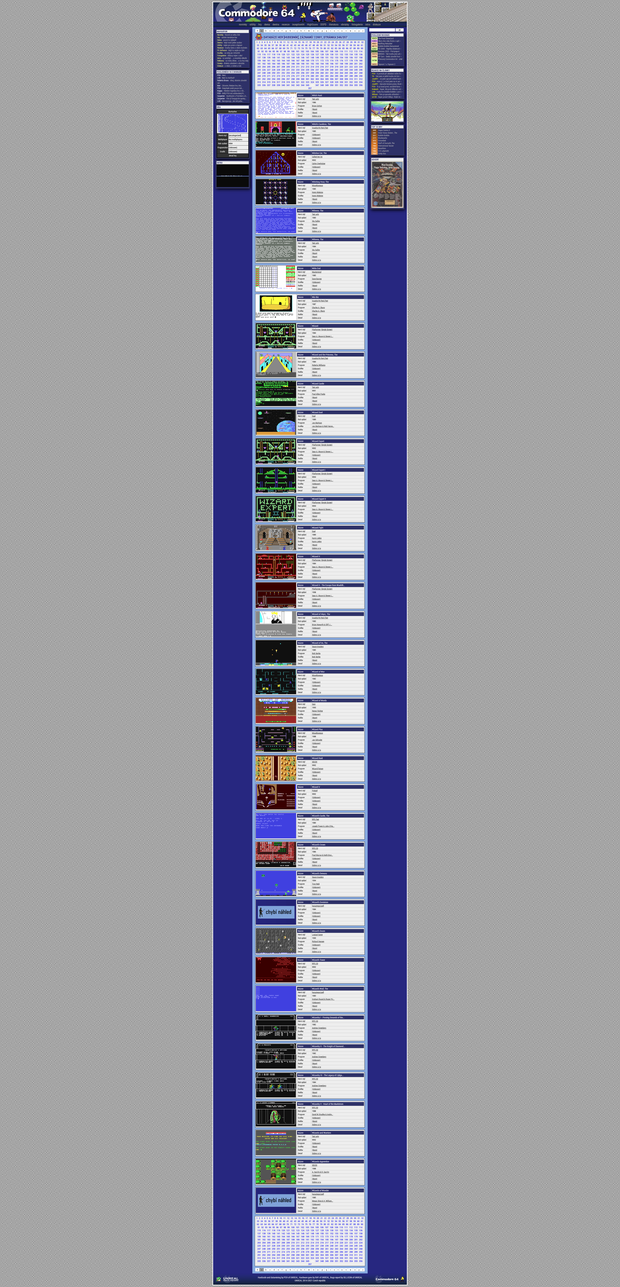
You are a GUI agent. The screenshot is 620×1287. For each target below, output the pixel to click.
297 (288, 79)
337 (269, 85)
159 (259, 60)
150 (322, 57)
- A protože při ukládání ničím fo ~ (387, 73)
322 (303, 82)
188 (293, 63)
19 (314, 42)
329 (337, 82)
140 (274, 57)
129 (327, 54)
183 (269, 63)
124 (303, 54)
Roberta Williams (318, 365)
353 (346, 85)
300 (303, 79)
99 (288, 51)
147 (308, 57)
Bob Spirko (316, 653)
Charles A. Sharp (318, 307)
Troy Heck (316, 884)
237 (317, 69)
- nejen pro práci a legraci (229, 45)
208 (283, 66)
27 (344, 42)
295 (279, 79)
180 (360, 60)
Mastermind (316, 272)
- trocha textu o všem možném (232, 47)
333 (356, 82)
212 (303, 66)
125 (308, 54)
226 (264, 69)
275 (288, 75)
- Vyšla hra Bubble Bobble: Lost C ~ (387, 91)
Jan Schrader (317, 739)
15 (299, 42)
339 (279, 85)
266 (351, 72)
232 (293, 69)
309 (346, 79)
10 (281, 42)
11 (284, 42)
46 (306, 45)
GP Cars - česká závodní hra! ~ (390, 56)
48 (314, 45)
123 (298, 54)
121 (288, 54)
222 (351, 66)
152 (332, 57)
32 (362, 42)
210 (293, 66)
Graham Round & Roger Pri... (323, 999)
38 (276, 45)
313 (259, 82)
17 (307, 42)
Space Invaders (318, 646)
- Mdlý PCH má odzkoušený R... (231, 93)
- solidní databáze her (227, 37)
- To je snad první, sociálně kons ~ (387, 86)
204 (264, 66)
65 (269, 48)
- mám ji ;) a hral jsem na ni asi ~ (387, 81)
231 (288, 69)
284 (332, 75)
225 (259, 69)
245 (356, 69)
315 (269, 82)
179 (356, 60)
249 (269, 72)
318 (283, 82)
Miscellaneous (317, 185)
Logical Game (317, 934)
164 (283, 60)
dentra (276, 24)
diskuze (377, 24)
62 (258, 48)
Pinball (315, 790)
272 (274, 75)
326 (322, 82)
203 (259, 66)
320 (293, 82)
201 (356, 63)
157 (356, 57)
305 (327, 79)
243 (346, 69)
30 (355, 42)
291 (259, 79)
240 (332, 69)
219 (337, 66)
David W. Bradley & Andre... (322, 1114)
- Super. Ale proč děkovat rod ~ (387, 89)
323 (308, 82)
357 (310, 88)
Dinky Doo (382, 153)
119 (279, 54)
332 (351, 82)
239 (327, 69)
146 (303, 57)
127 (317, 54)
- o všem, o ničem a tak (229, 66)
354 (351, 85)
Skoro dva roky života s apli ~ (389, 41)
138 (264, 57)
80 (325, 48)
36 (269, 45)
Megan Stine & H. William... (322, 1201)
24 (333, 42)
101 (298, 51)
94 (270, 51)
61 (362, 45)
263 (337, 72)
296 (283, 79)
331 (346, 82)
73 (299, 48)
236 (313, 69)
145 (298, 57)
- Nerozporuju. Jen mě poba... (230, 101)
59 (354, 45)
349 (327, 85)
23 (329, 42)
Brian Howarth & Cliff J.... (322, 624)
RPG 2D (315, 848)
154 (342, 57)
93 (266, 51)
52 (328, 45)
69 (284, 48)
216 (322, 66)
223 (356, 66)
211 (298, 66)
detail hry (233, 155)
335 (259, 85)
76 (310, 48)
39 (280, 45)
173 (327, 60)
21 (321, 42)
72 (295, 48)
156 (351, 57)
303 (317, 79)
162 (274, 60)
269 (259, 75)
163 (279, 60)
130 (332, 54)
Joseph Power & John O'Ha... (323, 826)
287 (346, 75)
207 (279, 66)
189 (298, 63)
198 (342, 63)
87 (351, 48)
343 (298, 85)
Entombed (382, 140)
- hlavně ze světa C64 (228, 34)
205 (269, 66)
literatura (333, 24)
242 (342, 69)
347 (317, 85)
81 (328, 48)
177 (346, 60)
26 (340, 42)
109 (337, 51)
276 (293, 75)
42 (291, 45)
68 (280, 48)
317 (279, 82)
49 (317, 45)
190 (303, 63)
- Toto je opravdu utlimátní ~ (386, 94)
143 (288, 57)
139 (269, 57)
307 (337, 79)
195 (327, 63)
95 (274, 51)
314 (264, 82)
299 (298, 79)
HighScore (312, 24)
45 (302, 45)
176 (342, 60)
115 (259, 54)
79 (321, 48)
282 (322, 75)
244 (351, 69)
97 (281, 51)
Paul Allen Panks (318, 394)
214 (313, 66)
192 (313, 63)
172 (322, 60)
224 (360, 66)
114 (360, 51)
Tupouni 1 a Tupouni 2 (386, 64)
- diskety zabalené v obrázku (230, 63)
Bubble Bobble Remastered (388, 46)
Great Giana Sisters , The (387, 132)
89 (358, 48)
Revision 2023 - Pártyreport (388, 51)
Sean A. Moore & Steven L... (322, 336)
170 (313, 60)
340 (283, 85)
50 (321, 45)
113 (356, 51)
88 (354, 48)
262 (332, 72)
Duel (313, 416)
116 (264, 54)
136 (360, 54)
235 (308, 69)
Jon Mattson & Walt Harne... (323, 426)
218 (332, 66)
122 (293, 54)
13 (292, 42)
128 (322, 54)
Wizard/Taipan (317, 768)
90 (362, 48)
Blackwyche (382, 138)
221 (346, 66)
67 (276, 48)
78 (317, 48)
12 (288, 42)
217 (327, 66)
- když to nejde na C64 (230, 50)
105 (317, 51)
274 (283, 75)
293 (269, 79)
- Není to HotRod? (226, 77)
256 (303, 72)
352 (342, 85)
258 (313, 72)
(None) (314, 109)
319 (288, 82)
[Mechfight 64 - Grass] (387, 111)
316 (274, 82)
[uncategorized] (318, 906)
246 (360, 69)
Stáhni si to (316, 116)
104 (312, 51)
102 (303, 51)
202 (360, 63)
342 (293, 85)
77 (314, 48)
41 (288, 45)
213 (308, 66)
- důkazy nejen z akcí (229, 55)
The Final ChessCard (386, 38)
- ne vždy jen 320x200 (228, 53)
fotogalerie (357, 24)
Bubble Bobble (383, 135)
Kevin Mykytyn (317, 192)
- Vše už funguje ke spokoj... (232, 98)
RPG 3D (315, 1021)
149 (317, 57)
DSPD (323, 24)
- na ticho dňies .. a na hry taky (232, 60)
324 (313, 82)
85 (343, 48)
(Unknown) (316, 134)
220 (342, 66)
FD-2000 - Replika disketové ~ (389, 48)
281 (317, 75)
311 (356, 79)
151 (327, 57)
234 (303, 69)
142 (283, 57)
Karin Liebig (316, 538)
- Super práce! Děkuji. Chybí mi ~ (387, 97)
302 (313, 79)
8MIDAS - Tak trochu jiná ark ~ (390, 54)
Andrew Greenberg (319, 1028)
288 (351, 75)
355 (356, 85)
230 (283, 69)
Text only (315, 99)
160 (264, 60)
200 (351, 63)
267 (356, 72)
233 (298, 69)
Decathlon (382, 148)
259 (317, 72)
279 (308, 75)
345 (308, 85)
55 (340, 45)
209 (288, 66)
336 (264, 85)
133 (346, 54)
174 (332, 60)
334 (360, 82)
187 (288, 63)
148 (313, 57)
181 (259, 63)
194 (322, 63)
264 (342, 72)
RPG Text (315, 819)
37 (273, 45)
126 (313, 54)
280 (313, 75)
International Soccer (386, 145)
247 (259, 72)
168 (303, 60)
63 (262, 48)
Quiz (313, 704)
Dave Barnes (317, 278)
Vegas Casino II (384, 130)
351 (337, 85)
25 (336, 42)
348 (322, 85)
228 (274, 69)
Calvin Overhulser (318, 163)
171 (317, 60)
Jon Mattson (317, 422)
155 (346, 57)
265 (346, 72)
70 (288, 48)
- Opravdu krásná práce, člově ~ (387, 84)
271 (269, 75)
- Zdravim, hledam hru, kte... (229, 85)
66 (273, 48)
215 (317, 66)
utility (253, 24)
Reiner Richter (317, 711)
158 (360, 57)
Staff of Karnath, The (386, 143)
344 (303, 85)
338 (274, 85)
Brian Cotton (317, 105)
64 (265, 48)
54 (336, 45)
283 (327, 75)
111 (346, 51)
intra (367, 24)
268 (360, 72)
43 (295, 45)
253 (288, 72)
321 (298, 82)
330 (342, 82)
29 (351, 42)
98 (285, 51)
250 (274, 72)
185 (279, 63)
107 (327, 51)
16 (303, 42)
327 (327, 82)
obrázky (345, 24)
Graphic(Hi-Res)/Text (320, 127)
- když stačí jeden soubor (229, 42)
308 (342, 79)
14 (295, 42)
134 (351, 54)
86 (347, 48)
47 (310, 45)
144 (293, 57)
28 (347, 42)
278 (303, 75)
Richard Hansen (318, 941)
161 (269, 60)
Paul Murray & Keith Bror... (322, 855)
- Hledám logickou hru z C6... (231, 90)
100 (293, 51)
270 (264, 75)
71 (291, 48)
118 (274, 54)
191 (308, 63)
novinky (243, 24)
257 (308, 72)
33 (258, 45)
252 (283, 72)
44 (299, 45)
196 (332, 63)
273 (279, 75)
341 (288, 85)
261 (327, 72)
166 (293, 60)
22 (325, 42)
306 (332, 79)
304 (322, 79)
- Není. (221, 75)
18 (310, 42)
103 (308, 51)
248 (264, 72)
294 (274, 79)
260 (322, 72)
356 (360, 85)
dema (267, 24)
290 (360, 75)
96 (277, 51)
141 (279, 57)
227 (269, 69)
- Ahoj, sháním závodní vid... (232, 81)
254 (293, 72)
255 (298, 72)
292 (264, 79)
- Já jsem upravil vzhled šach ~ (387, 78)
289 (356, 75)
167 (298, 60)
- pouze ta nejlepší (226, 40)
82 (332, 48)
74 (302, 48)
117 (269, 54)
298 (293, 79)
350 (332, 85)
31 (359, 42)
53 (332, 45)
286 (342, 75)
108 (332, 51)
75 (306, 48)
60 (358, 45)
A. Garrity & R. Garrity (320, 1172)
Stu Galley (316, 221)
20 (318, 42)
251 (279, 72)
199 (346, 63)
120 (283, 54)
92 (262, 51)
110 (341, 51)
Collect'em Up (317, 156)
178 (351, 60)
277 (298, 75)
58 (351, 45)
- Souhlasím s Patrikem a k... (232, 96)
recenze (285, 24)
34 (262, 45)
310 (351, 79)
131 (337, 54)
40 (284, 45)
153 (337, 57)
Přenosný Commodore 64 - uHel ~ (390, 60)
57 (347, 45)
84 (340, 48)
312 (360, 79)
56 (343, 45)
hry (260, 24)
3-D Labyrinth (383, 151)
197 (337, 63)
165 (288, 60)
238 (322, 69)
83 (336, 48)
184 (274, 63)
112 (351, 51)
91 (259, 51)
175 (337, 60)
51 (325, 45)
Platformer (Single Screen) (322, 329)
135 (356, 54)
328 (332, 82)
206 (274, 66)
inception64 (298, 24)
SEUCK (314, 761)
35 (265, 45)
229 (279, 69)
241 (337, 69)
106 (322, 51)
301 (308, 79)
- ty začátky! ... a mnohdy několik (232, 58)
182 (264, 63)
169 (308, 60)
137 (259, 57)
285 (337, 75)
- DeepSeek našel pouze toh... (230, 88)
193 (317, 63)
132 (342, 54)
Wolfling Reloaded (385, 43)
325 (317, 82)
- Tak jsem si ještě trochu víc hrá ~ (386, 76)
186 (283, 63)
